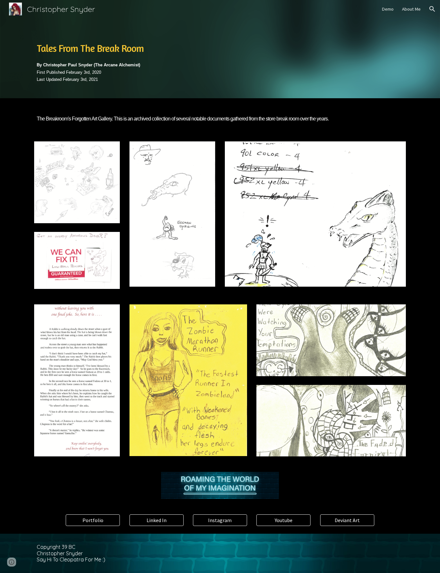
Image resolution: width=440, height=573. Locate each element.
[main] (220, 58)
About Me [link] (411, 9)
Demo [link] (388, 9)
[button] (432, 9)
